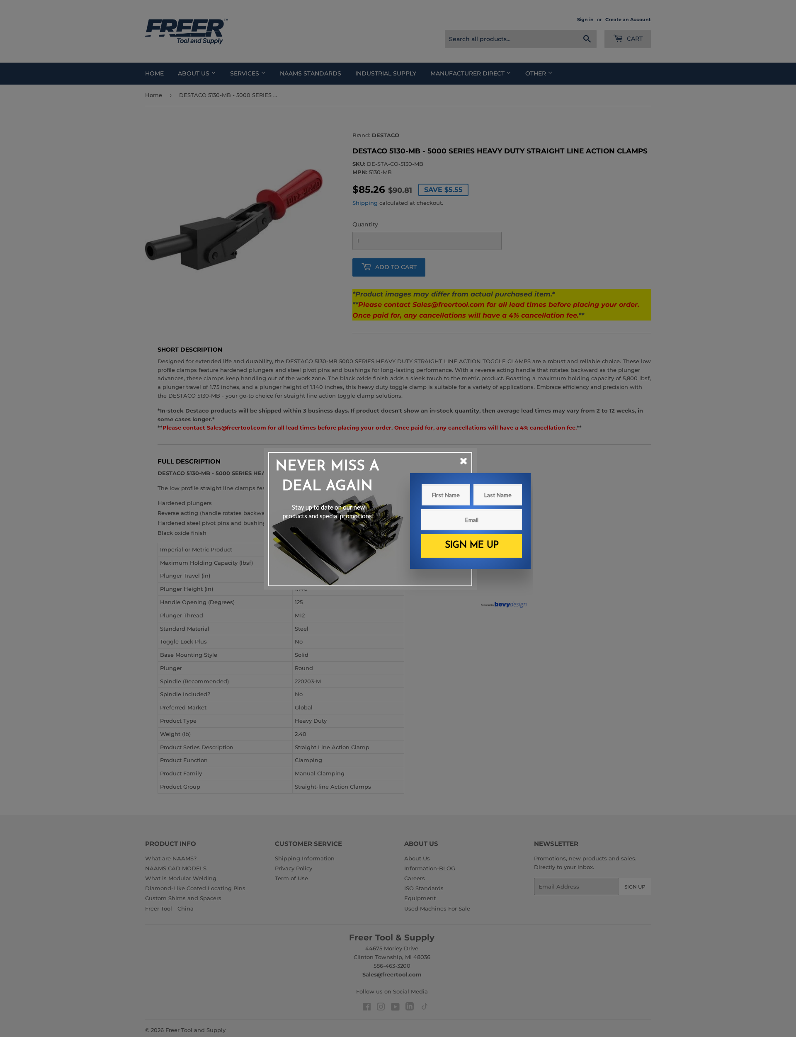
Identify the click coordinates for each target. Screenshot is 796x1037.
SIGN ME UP (472, 545)
